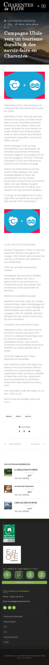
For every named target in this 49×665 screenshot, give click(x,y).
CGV (5, 627)
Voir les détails (21, 478)
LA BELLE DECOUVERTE (25, 470)
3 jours (42, 575)
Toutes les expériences (24, 582)
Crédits (6, 642)
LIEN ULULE (15, 393)
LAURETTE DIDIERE (21, 21)
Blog (9, 24)
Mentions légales (10, 622)
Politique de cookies (11, 637)
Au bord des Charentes (24, 486)
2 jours (30, 575)
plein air (35, 24)
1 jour (7, 575)
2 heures (19, 575)
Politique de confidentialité (13, 616)
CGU (5, 632)
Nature (28, 24)
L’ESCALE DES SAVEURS (25, 503)
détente (21, 24)
